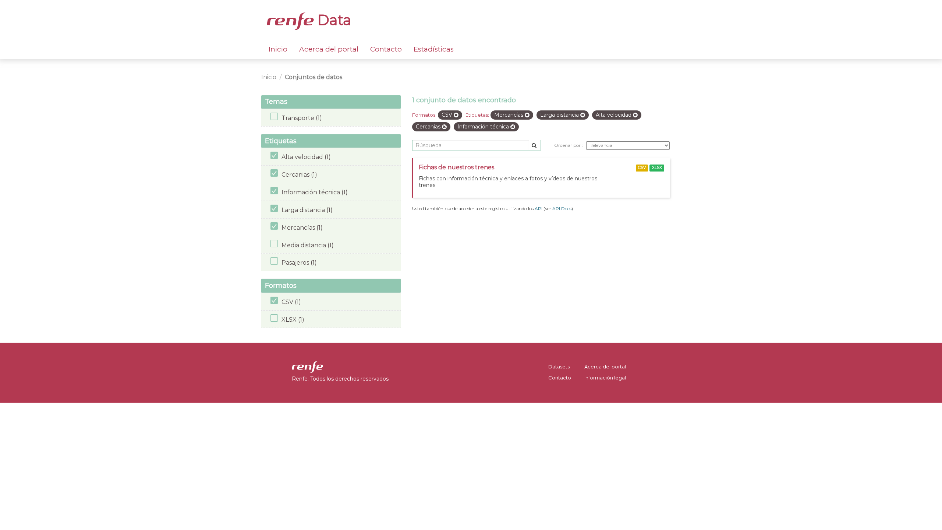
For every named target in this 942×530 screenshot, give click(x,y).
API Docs (561, 208)
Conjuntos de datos (313, 77)
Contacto (386, 49)
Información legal (605, 378)
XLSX (657, 167)
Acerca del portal (328, 49)
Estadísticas (434, 49)
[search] (535, 145)
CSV (642, 167)
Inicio (278, 49)
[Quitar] (456, 115)
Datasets (559, 367)
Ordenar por (568, 145)
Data (332, 20)
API (538, 208)
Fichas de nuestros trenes (456, 167)
